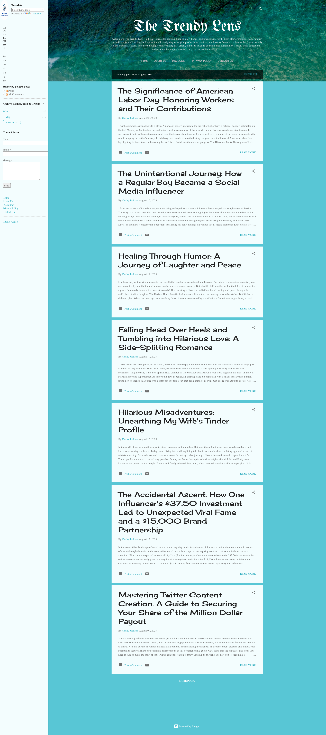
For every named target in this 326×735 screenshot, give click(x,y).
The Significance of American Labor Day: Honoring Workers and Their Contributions (176, 100)
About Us (160, 60)
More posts (187, 681)
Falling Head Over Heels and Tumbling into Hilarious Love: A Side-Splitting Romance (178, 338)
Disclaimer (179, 60)
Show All (251, 74)
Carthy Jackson (4, 38)
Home (144, 60)
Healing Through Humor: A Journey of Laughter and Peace (179, 260)
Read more (248, 152)
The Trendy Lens (187, 27)
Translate (36, 13)
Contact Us (225, 60)
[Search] (261, 9)
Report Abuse (10, 221)
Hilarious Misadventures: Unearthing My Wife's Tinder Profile (173, 421)
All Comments (16, 94)
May (7, 117)
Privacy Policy (202, 60)
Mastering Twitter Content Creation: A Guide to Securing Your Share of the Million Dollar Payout (180, 608)
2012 (5, 110)
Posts (11, 90)
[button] (254, 89)
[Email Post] (147, 153)
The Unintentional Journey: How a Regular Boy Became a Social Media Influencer (180, 182)
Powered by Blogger (189, 726)
